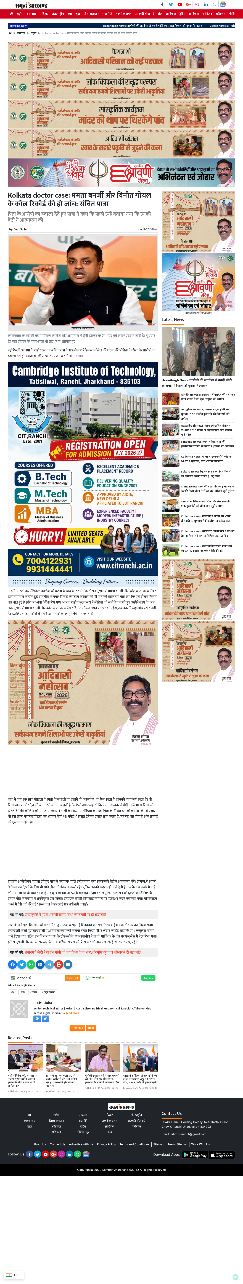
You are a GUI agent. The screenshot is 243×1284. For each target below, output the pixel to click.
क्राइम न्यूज (74, 13)
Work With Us (200, 1144)
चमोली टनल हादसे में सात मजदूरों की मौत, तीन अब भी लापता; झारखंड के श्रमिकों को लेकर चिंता (102, 1079)
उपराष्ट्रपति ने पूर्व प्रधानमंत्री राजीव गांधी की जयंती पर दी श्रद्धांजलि (65, 915)
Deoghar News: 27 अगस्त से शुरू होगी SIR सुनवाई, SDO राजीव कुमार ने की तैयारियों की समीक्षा (205, 414)
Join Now (148, 978)
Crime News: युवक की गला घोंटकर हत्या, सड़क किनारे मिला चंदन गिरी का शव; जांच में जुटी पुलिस (207, 489)
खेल (160, 13)
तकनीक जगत (123, 13)
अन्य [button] (109, 1132)
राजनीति (107, 13)
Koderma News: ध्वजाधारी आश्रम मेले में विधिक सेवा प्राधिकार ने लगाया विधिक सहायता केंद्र (207, 533)
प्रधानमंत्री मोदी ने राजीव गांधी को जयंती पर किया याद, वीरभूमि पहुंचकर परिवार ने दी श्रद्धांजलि (83, 952)
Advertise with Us (81, 1144)
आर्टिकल (171, 13)
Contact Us (57, 1144)
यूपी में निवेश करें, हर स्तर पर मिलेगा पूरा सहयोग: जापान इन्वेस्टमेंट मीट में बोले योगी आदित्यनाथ (23, 1081)
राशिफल (221, 13)
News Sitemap (177, 1144)
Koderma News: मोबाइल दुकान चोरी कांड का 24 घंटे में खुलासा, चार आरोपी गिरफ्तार (207, 459)
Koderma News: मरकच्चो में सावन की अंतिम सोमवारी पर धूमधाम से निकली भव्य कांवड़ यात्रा (206, 518)
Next (91, 1027)
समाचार (21, 33)
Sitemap (158, 1144)
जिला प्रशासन (91, 13)
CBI (23, 992)
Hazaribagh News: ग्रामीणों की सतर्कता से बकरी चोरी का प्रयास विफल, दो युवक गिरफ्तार (96, 26)
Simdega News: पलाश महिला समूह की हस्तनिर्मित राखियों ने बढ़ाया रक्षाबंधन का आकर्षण (207, 444)
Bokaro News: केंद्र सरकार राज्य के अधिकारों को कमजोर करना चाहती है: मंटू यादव (206, 474)
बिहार (45, 13)
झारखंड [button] (31, 13)
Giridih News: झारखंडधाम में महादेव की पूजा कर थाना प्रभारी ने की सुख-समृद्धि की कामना (208, 397)
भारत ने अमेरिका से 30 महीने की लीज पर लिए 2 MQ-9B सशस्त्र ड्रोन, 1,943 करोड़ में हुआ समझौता (140, 1079)
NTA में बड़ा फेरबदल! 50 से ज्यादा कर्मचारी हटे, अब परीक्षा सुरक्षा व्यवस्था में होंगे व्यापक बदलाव (61, 1081)
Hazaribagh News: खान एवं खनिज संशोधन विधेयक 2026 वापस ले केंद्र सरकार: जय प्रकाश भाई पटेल (206, 430)
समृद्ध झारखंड (49, 992)
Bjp (13, 992)
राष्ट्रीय (20, 13)
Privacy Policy (106, 1144)
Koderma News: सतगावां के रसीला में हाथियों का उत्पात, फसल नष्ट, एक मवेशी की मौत (206, 548)
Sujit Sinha (20, 229)
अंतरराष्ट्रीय (58, 13)
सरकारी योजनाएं (144, 13)
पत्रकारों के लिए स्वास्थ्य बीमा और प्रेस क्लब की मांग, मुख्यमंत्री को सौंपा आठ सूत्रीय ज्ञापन (206, 503)
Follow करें (72, 978)
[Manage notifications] (235, 1277)
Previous (77, 1027)
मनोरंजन (207, 13)
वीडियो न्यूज (83, 1132)
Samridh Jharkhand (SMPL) (120, 1169)
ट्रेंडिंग (182, 13)
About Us (39, 1144)
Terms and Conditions (135, 1144)
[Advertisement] (83, 771)
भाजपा (34, 992)
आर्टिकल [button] (194, 13)
